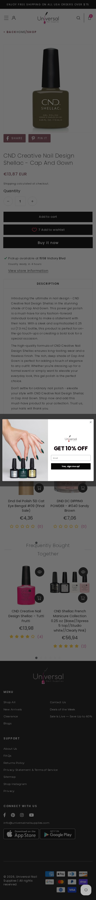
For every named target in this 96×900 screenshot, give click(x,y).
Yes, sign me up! (71, 466)
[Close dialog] (91, 422)
